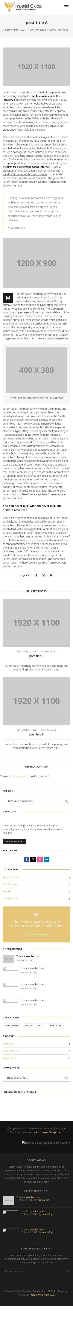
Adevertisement (58, 29)
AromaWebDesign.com (49, 1132)
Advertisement (11, 1026)
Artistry (29, 1026)
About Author (14, 841)
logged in (21, 776)
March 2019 (9, 1044)
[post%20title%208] (36, 575)
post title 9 (36, 734)
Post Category (10, 884)
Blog (40, 1026)
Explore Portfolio (36, 934)
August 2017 (9, 1058)
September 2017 (11, 1051)
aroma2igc (39, 29)
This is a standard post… (29, 1197)
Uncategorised (10, 898)
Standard (7, 891)
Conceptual (55, 1026)
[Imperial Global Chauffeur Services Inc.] (23, 6)
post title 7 (36, 656)
